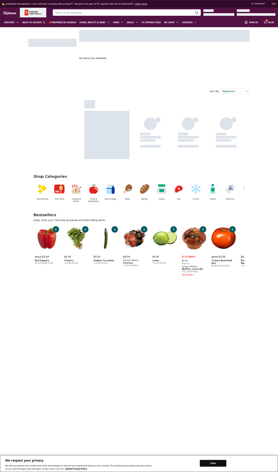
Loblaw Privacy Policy (76, 468)
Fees (274, 4)
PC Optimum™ (258, 4)
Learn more (141, 3)
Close (213, 463)
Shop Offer (187, 274)
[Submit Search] (196, 12)
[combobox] (127, 12)
